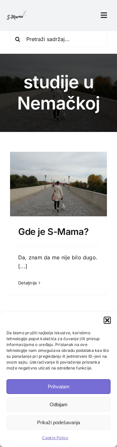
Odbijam (59, 404)
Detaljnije (27, 282)
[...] (22, 266)
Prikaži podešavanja (58, 422)
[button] (107, 320)
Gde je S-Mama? (53, 231)
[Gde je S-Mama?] (58, 188)
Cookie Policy (55, 437)
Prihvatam (59, 386)
